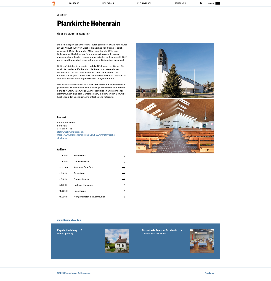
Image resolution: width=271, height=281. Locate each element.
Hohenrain (108, 3)
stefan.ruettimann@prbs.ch (70, 131)
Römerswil (181, 3)
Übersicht (62, 15)
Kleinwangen (144, 3)
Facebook (209, 273)
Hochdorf (74, 3)
